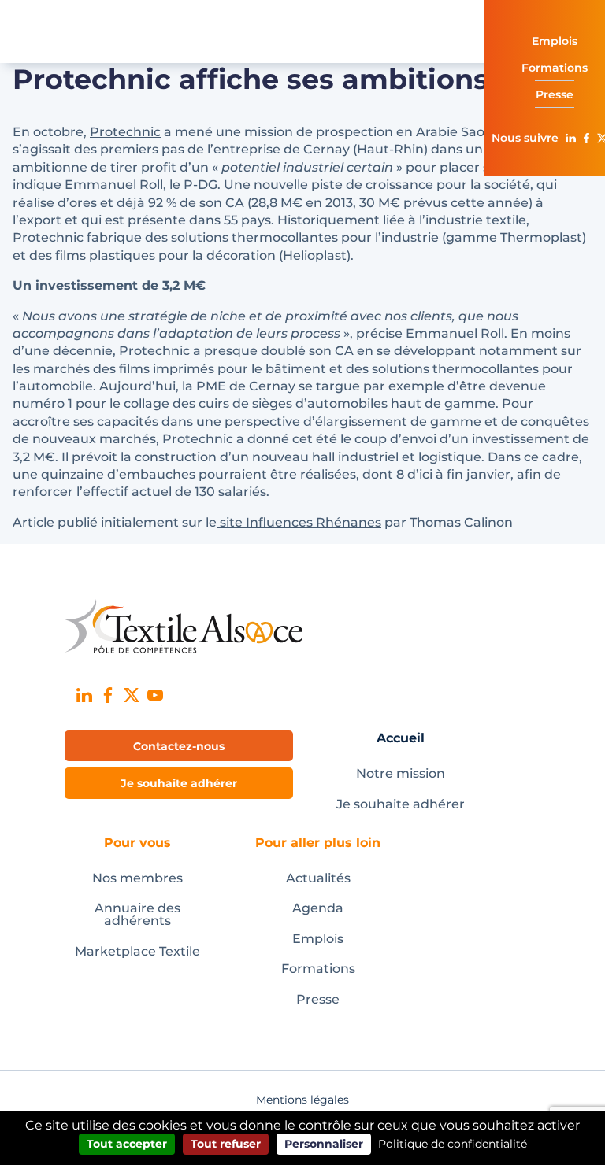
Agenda (317, 908)
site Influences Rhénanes (299, 522)
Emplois (317, 938)
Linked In (570, 138)
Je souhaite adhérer (400, 804)
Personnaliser (323, 1144)
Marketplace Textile (137, 951)
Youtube (155, 695)
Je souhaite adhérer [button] (179, 783)
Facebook (586, 138)
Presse (318, 999)
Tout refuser (226, 1144)
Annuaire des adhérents (137, 914)
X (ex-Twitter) (131, 695)
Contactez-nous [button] (179, 746)
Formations (318, 968)
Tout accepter (127, 1144)
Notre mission (400, 773)
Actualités (318, 878)
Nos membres (137, 878)
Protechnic (125, 131)
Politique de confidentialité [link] (452, 1144)
